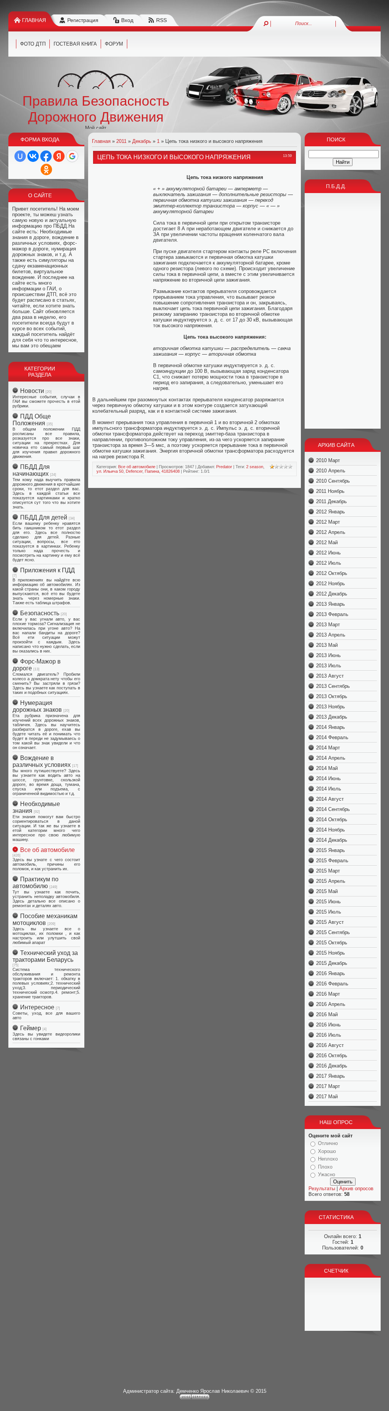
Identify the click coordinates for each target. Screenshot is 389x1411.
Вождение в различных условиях (42, 761)
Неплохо (328, 1159)
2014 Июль (328, 789)
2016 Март (328, 994)
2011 (121, 141)
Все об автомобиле (47, 850)
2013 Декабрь (331, 717)
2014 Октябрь (331, 819)
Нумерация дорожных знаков (37, 706)
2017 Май (327, 1096)
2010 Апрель (330, 471)
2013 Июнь (328, 655)
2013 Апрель (330, 635)
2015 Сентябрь (333, 932)
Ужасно (326, 1174)
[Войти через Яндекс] (59, 156)
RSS (161, 20)
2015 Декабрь (331, 963)
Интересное (37, 1007)
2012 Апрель (330, 532)
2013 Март (328, 624)
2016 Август (330, 1045)
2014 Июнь (328, 778)
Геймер (30, 1028)
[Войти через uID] (20, 156)
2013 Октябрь (331, 696)
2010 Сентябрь (333, 481)
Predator (224, 466)
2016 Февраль (332, 984)
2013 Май (327, 645)
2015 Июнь (328, 901)
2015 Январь (330, 850)
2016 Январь (330, 973)
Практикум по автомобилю (36, 882)
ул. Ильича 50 (109, 471)
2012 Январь (330, 512)
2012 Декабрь (331, 594)
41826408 (170, 471)
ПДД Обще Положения (32, 419)
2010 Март (328, 460)
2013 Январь (330, 604)
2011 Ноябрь (330, 491)
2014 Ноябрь (330, 830)
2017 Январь (330, 1076)
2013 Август (330, 676)
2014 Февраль (332, 737)
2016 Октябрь (331, 1055)
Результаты (321, 1188)
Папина (152, 471)
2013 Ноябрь (330, 706)
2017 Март (328, 1086)
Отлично (328, 1143)
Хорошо (327, 1151)
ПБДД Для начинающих (31, 470)
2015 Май (327, 891)
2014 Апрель (330, 758)
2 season (254, 466)
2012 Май (327, 542)
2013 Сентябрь (333, 686)
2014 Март (328, 748)
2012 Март (328, 522)
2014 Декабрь (331, 840)
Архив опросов (356, 1188)
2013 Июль (328, 665)
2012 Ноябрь (330, 583)
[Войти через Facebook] (46, 156)
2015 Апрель (330, 881)
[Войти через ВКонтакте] (33, 156)
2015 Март (328, 871)
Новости (32, 391)
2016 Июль (328, 1035)
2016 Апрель (330, 1004)
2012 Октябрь (331, 573)
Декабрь (141, 141)
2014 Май (327, 768)
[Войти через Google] (72, 156)
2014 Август (330, 799)
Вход (127, 20)
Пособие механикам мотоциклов (45, 919)
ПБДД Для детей (43, 517)
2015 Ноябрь (330, 953)
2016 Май (327, 1014)
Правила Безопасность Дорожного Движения (95, 109)
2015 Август (330, 922)
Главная (34, 20)
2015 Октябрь (331, 942)
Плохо (325, 1167)
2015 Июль (328, 912)
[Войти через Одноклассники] (46, 169)
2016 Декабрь (331, 1066)
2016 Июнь (328, 1025)
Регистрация (82, 20)
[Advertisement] (122, 281)
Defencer (134, 471)
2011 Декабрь (331, 501)
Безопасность (39, 613)
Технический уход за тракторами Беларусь (45, 956)
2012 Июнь (328, 553)
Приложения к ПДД (47, 570)
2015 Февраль (332, 860)
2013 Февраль (332, 614)
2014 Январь (330, 727)
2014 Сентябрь (333, 809)
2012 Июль (328, 563)
